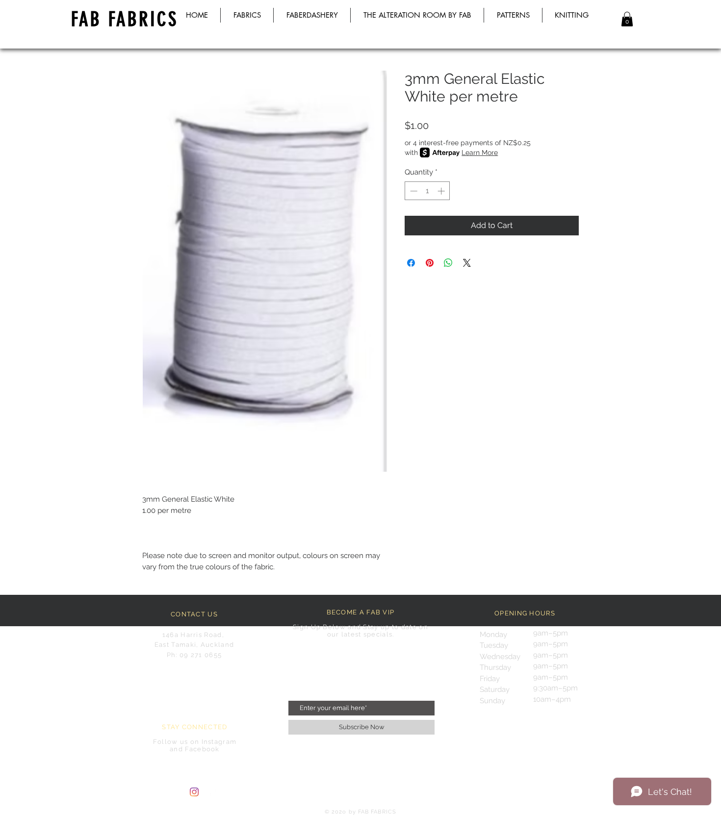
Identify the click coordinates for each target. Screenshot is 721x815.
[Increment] (442, 191)
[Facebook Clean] (212, 792)
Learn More (480, 152)
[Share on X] (467, 263)
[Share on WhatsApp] (448, 263)
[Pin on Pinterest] (430, 263)
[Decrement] (412, 191)
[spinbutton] (427, 191)
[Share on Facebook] (411, 263)
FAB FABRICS (124, 19)
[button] (627, 19)
